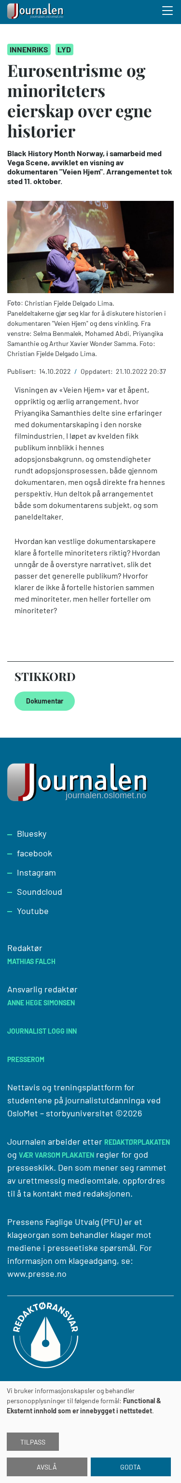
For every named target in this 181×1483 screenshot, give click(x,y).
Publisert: (22, 371)
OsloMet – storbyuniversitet (60, 1113)
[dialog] (90, 1432)
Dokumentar (44, 701)
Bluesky (31, 833)
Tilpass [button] (32, 1442)
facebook (34, 853)
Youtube (33, 910)
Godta (130, 1467)
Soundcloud (39, 891)
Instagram (36, 872)
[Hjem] (36, 12)
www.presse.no (37, 1273)
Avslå (47, 1467)
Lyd (64, 49)
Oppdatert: (97, 371)
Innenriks (29, 49)
